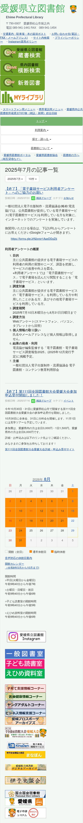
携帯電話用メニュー (51, 109)
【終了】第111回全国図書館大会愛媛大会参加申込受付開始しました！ (41, 393)
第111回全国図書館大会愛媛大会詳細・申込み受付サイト (40, 449)
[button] (41, 121)
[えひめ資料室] (25, 673)
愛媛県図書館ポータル (17, 155)
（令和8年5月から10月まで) (22, 567)
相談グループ (43, 198)
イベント (69, 400)
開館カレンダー (14, 564)
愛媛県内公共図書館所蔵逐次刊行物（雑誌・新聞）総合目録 (41, 111)
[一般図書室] (25, 654)
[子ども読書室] (25, 663)
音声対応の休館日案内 (18, 558)
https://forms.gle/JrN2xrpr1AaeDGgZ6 (34, 239)
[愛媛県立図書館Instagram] (26, 636)
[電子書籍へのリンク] (26, 745)
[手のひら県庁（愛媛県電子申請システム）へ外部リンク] (25, 813)
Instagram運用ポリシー (22, 41)
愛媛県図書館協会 (47, 155)
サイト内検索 (41, 37)
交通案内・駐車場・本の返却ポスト (24, 34)
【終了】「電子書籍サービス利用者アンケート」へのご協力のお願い (40, 190)
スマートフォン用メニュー (19, 109)
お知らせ (69, 198)
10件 (32, 179)
